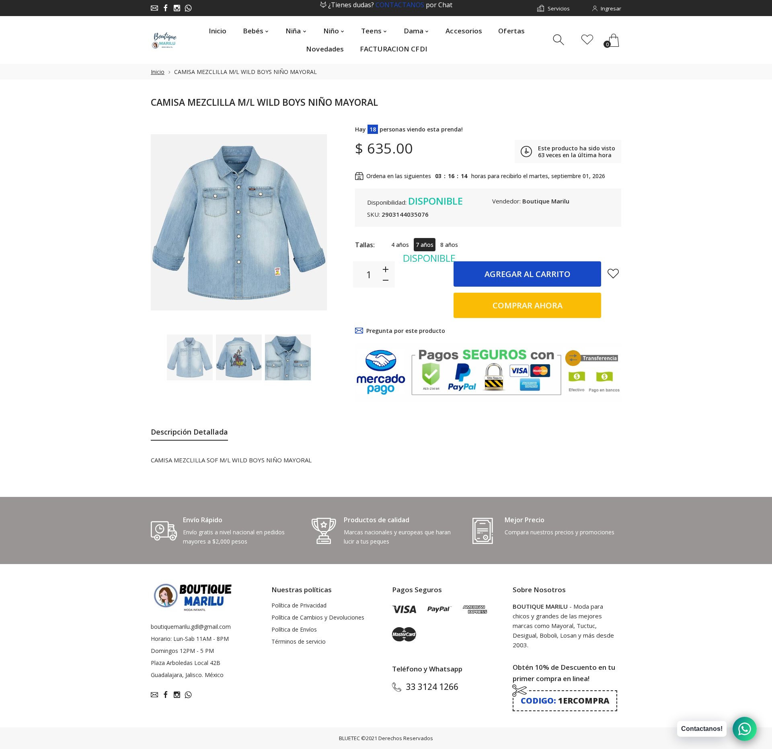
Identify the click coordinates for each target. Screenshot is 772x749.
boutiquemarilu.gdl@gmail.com (191, 626)
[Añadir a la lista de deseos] (613, 273)
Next (313, 222)
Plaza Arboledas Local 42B (185, 663)
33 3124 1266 (432, 686)
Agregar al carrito (528, 274)
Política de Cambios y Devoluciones (317, 617)
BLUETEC (349, 738)
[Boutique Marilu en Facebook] (165, 8)
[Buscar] (559, 40)
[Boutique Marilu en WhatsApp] (188, 8)
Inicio (157, 72)
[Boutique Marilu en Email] (154, 8)
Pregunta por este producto (405, 330)
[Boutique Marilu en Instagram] (177, 8)
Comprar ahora (528, 305)
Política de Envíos (294, 629)
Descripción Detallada (189, 432)
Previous (165, 222)
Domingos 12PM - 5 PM (182, 651)
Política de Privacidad (298, 605)
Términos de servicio (298, 641)
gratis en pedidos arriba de (390, 8)
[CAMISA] (189, 357)
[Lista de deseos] (587, 40)
